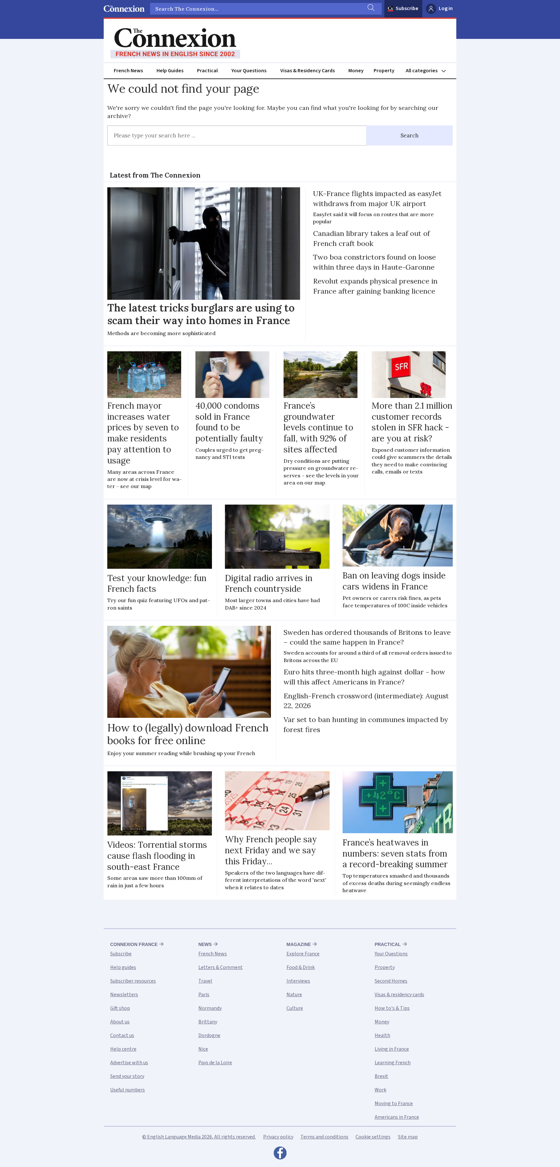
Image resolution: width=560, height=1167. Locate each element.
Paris (203, 994)
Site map (408, 1136)
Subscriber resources (133, 981)
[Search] (370, 9)
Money (356, 70)
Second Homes (391, 981)
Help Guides (170, 70)
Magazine (298, 944)
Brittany (207, 1021)
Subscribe (407, 8)
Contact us (122, 1035)
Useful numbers (127, 1089)
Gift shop (120, 1008)
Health (382, 1035)
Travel (205, 981)
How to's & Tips (392, 1008)
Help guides (123, 967)
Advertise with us (129, 1062)
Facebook (280, 1154)
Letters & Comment (220, 967)
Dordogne (209, 1035)
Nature (294, 994)
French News (128, 70)
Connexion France (134, 944)
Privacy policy (278, 1136)
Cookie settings (373, 1136)
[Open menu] (428, 71)
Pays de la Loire (215, 1062)
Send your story (127, 1076)
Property (384, 70)
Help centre (123, 1049)
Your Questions (248, 70)
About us (120, 1021)
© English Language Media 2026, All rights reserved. (199, 1136)
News (205, 944)
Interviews (298, 981)
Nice (203, 1049)
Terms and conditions (324, 1136)
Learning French (393, 1062)
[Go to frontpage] (175, 43)
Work (380, 1089)
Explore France (303, 953)
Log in (446, 8)
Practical (207, 70)
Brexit (381, 1076)
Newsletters (124, 994)
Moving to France (394, 1103)
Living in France (392, 1049)
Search (410, 135)
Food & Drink (300, 967)
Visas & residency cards (399, 994)
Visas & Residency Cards (307, 70)
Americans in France (397, 1117)
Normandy (210, 1008)
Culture (294, 1008)
